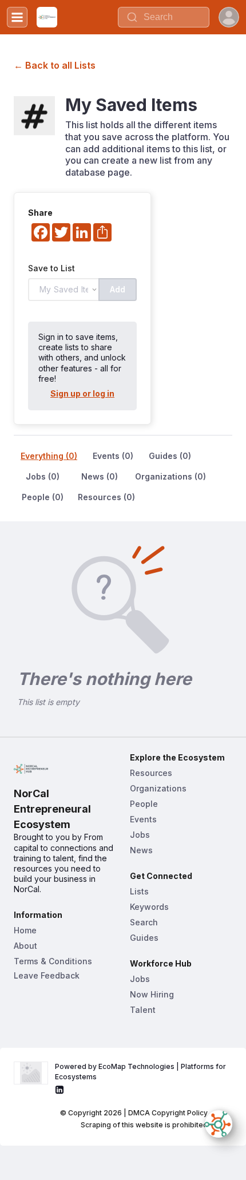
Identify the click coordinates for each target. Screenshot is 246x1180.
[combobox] (163, 17)
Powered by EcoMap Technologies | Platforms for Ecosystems (141, 1071)
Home (25, 930)
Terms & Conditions (53, 961)
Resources (151, 773)
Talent (143, 1010)
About (25, 946)
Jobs (140, 835)
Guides (144, 938)
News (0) (99, 476)
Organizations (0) (170, 476)
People (144, 804)
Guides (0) (170, 456)
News (141, 850)
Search (144, 922)
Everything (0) (49, 456)
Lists (139, 891)
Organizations (158, 788)
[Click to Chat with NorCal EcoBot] (218, 1124)
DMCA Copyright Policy (168, 1112)
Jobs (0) (42, 476)
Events (143, 819)
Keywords (149, 907)
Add (117, 289)
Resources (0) (106, 497)
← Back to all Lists (55, 65)
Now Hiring (152, 994)
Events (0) (113, 456)
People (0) (43, 497)
